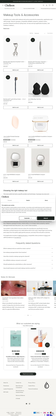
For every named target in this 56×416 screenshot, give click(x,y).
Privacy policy (11, 413)
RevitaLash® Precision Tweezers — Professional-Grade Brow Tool (37, 62)
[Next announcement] (53, 1)
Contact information (15, 415)
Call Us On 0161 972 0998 (29, 8)
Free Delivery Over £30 (10, 8)
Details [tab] (28, 200)
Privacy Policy (31, 382)
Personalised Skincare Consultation (48, 8)
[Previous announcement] (2, 1)
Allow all (46, 218)
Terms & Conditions (33, 389)
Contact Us (18, 382)
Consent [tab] (10, 200)
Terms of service (18, 413)
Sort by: (31, 33)
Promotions (6, 385)
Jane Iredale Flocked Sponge (11, 136)
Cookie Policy (31, 385)
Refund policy (18, 412)
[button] (2, 5)
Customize (27, 218)
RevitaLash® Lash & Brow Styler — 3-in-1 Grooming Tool (14, 99)
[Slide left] (24, 315)
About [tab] (46, 200)
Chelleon (12, 412)
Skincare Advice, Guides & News (20, 391)
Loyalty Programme (8, 389)
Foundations (17, 237)
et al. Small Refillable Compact (36, 174)
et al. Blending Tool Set (34, 99)
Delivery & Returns (20, 395)
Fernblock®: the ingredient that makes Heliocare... (12, 298)
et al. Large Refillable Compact (11, 174)
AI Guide (18, 398)
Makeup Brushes (23, 235)
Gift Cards (5, 392)
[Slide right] (31, 315)
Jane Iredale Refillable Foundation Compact (40, 136)
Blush (46, 235)
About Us (5, 382)
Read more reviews (28, 374)
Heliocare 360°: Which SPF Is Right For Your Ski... (39, 298)
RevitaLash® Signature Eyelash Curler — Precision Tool (14, 62)
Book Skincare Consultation (19, 386)
